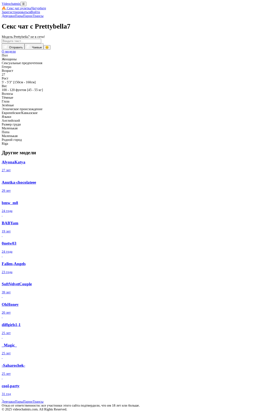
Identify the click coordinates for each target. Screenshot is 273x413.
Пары (19, 16)
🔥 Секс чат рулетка (16, 8)
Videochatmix (11, 4)
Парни (28, 16)
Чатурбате (38, 8)
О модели (9, 51)
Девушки (8, 16)
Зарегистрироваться (16, 12)
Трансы (38, 16)
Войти (35, 12)
